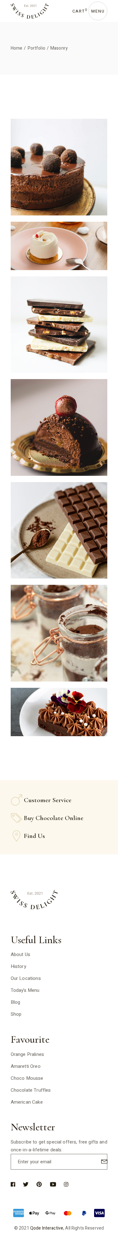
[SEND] (103, 1161)
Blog (15, 1002)
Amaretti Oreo (26, 1066)
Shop (16, 1014)
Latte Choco (59, 715)
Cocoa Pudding (59, 170)
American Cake (27, 1102)
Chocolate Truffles (31, 1090)
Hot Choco (59, 431)
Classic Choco (59, 328)
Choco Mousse (27, 1078)
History (18, 966)
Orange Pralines (27, 1054)
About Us (20, 954)
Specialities (59, 180)
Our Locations (26, 978)
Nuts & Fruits (59, 636)
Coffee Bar (59, 249)
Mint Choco (59, 534)
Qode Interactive (46, 1228)
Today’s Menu (25, 990)
